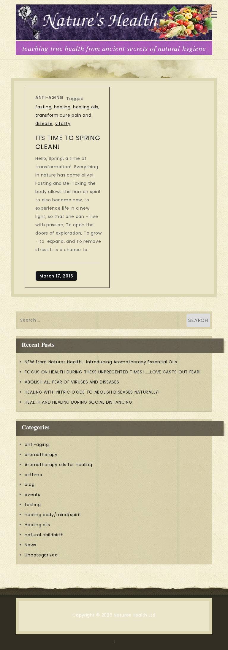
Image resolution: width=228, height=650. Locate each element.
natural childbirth (44, 535)
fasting (43, 107)
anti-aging (49, 97)
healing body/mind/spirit (53, 515)
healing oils (85, 107)
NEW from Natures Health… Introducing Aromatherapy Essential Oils (101, 362)
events (32, 494)
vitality (63, 123)
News (30, 545)
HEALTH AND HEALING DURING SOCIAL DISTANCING (78, 402)
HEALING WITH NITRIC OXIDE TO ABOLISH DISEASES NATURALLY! (92, 392)
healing (62, 107)
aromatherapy (41, 455)
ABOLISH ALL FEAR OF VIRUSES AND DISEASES (72, 382)
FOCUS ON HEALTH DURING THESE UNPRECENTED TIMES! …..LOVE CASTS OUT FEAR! (113, 372)
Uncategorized (41, 555)
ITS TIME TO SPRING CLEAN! (67, 142)
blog (29, 484)
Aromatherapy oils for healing (58, 465)
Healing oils (37, 525)
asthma (33, 475)
